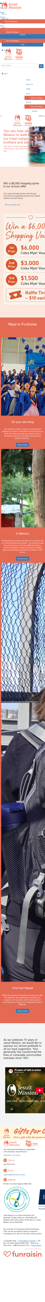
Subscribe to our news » (12, 1155)
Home (4, 14)
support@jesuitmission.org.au (14, 1174)
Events (4, 36)
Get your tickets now (12, 204)
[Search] (41, 66)
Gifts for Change (12, 32)
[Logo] (22, 6)
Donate (22, 45)
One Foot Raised (12, 41)
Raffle (4, 23)
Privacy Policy (36, 1245)
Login (5, 50)
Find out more (22, 445)
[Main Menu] (1, 116)
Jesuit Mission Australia (27, 1241)
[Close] (44, 116)
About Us (5, 18)
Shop (4, 28)
